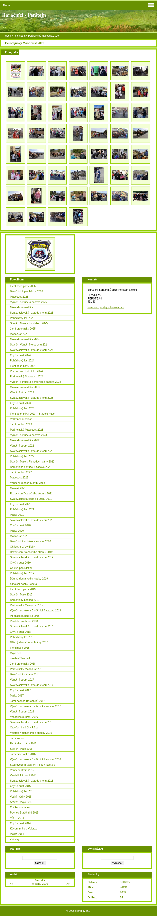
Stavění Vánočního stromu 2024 (29, 344)
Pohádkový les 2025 (22, 318)
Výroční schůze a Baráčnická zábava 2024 (35, 381)
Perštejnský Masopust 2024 (26, 376)
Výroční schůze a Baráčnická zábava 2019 (35, 610)
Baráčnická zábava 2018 (24, 674)
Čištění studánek (20, 807)
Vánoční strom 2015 (22, 770)
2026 (45, 883)
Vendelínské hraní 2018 (24, 621)
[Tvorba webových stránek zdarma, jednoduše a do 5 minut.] (89, 911)
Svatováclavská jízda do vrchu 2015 (31, 780)
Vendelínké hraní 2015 (23, 775)
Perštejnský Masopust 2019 (26, 605)
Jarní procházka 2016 (23, 754)
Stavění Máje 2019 (21, 594)
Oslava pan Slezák (21, 567)
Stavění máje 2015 (21, 801)
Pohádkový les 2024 (22, 360)
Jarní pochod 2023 (21, 424)
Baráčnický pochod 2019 (24, 599)
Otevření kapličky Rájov (24, 727)
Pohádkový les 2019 (22, 573)
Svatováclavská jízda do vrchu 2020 (31, 520)
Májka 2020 (17, 530)
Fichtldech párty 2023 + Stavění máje (32, 413)
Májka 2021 (17, 514)
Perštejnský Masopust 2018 (26, 669)
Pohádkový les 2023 (22, 408)
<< (11, 883)
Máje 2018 (16, 653)
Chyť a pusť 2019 (20, 562)
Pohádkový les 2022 (22, 456)
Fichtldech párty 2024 (23, 365)
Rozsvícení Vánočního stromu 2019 (31, 552)
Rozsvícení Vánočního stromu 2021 (31, 493)
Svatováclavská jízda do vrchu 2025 (31, 312)
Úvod (8, 36)
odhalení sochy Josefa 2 (24, 583)
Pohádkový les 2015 (22, 791)
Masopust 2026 (19, 296)
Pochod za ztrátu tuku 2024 (26, 371)
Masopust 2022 (19, 477)
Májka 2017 (17, 695)
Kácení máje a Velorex (23, 828)
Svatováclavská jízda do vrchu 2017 (31, 684)
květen (36, 883)
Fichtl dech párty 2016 (23, 743)
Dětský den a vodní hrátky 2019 (29, 578)
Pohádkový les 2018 (22, 637)
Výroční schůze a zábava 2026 (28, 302)
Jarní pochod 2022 (21, 472)
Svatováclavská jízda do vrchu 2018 (31, 626)
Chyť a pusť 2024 (20, 355)
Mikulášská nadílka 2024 (24, 339)
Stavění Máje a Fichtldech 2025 (29, 323)
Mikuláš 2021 (18, 488)
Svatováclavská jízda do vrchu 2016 (31, 722)
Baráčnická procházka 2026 (26, 291)
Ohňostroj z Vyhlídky (22, 546)
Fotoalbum (20, 36)
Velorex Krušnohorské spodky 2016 (31, 732)
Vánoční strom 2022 (22, 445)
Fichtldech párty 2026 (23, 286)
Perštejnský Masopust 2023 (26, 429)
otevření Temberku (21, 658)
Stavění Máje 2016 (21, 748)
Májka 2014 (17, 833)
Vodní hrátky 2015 (20, 796)
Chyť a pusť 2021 (20, 504)
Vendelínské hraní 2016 (24, 716)
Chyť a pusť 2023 (20, 403)
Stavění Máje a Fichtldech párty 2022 (32, 461)
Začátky (15, 839)
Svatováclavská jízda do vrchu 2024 (31, 349)
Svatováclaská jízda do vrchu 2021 (31, 498)
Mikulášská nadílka (21, 307)
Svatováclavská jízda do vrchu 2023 (31, 397)
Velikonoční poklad (21, 419)
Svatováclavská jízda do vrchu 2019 (31, 557)
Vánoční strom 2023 (22, 392)
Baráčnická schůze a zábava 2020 (30, 541)
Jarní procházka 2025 (23, 328)
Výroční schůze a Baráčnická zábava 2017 (35, 706)
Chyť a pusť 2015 (20, 786)
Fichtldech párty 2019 (23, 589)
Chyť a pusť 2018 (20, 631)
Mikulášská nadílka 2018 (24, 615)
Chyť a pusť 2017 (20, 690)
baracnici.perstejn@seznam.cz (105, 307)
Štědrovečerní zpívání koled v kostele (32, 764)
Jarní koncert (18, 738)
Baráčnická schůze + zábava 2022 (30, 466)
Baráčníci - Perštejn (24, 15)
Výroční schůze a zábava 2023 (28, 435)
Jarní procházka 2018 (23, 663)
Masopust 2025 (19, 333)
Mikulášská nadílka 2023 (24, 387)
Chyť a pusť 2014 (20, 823)
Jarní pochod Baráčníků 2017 (27, 700)
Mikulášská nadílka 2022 (24, 440)
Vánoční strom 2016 (22, 711)
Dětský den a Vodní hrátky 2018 (29, 642)
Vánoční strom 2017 (22, 679)
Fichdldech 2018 (19, 647)
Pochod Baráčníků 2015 (24, 812)
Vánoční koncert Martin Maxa (27, 482)
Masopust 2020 (19, 536)
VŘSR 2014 (17, 817)
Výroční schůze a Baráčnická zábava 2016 (35, 759)
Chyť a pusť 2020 (20, 525)
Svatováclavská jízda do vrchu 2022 (31, 450)
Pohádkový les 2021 (22, 509)
